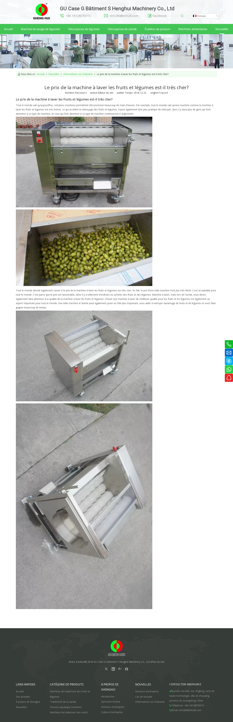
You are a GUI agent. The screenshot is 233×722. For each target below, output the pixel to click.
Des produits (23, 696)
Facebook (159, 16)
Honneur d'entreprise (112, 707)
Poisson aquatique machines (66, 707)
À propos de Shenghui (28, 701)
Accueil (20, 691)
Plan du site (158, 661)
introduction (107, 696)
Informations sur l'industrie (150, 701)
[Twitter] (106, 669)
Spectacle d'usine (110, 701)
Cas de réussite (143, 696)
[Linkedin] (113, 669)
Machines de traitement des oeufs (69, 712)
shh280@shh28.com (124, 16)
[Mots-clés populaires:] (182, 16)
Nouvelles (21, 707)
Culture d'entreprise (112, 712)
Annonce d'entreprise (147, 691)
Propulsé (163, 92)
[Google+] (120, 669)
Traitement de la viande (63, 701)
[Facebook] (126, 669)
